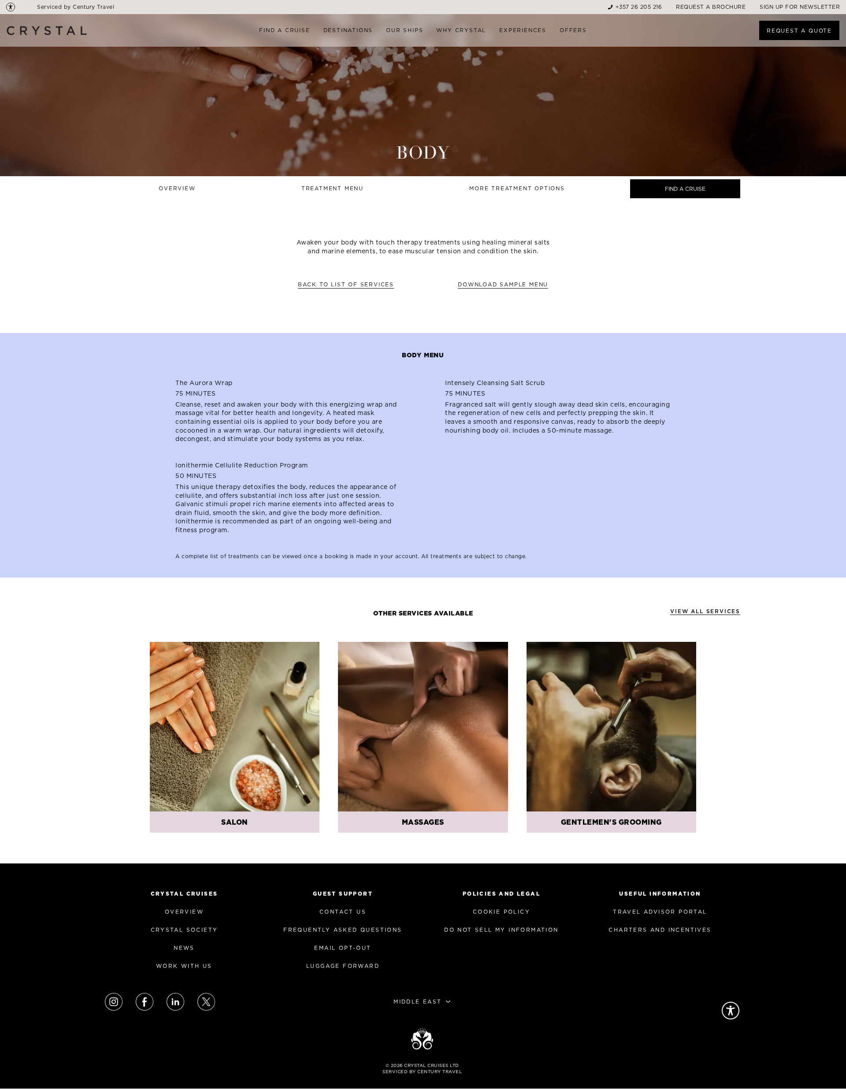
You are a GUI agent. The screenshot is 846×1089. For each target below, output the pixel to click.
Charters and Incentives (660, 929)
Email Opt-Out (342, 948)
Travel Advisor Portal (660, 911)
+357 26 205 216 (639, 7)
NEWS (184, 948)
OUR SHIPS (404, 30)
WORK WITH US (184, 966)
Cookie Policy (501, 911)
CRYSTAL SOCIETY (184, 929)
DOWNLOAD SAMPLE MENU (503, 284)
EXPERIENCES (522, 30)
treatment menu (332, 188)
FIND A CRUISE (284, 30)
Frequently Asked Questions (342, 929)
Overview (177, 188)
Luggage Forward (342, 966)
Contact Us (342, 911)
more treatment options (517, 188)
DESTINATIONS (348, 30)
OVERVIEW (184, 911)
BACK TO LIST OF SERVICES (346, 284)
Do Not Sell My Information (501, 929)
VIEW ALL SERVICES (705, 611)
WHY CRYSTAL (461, 30)
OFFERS (573, 30)
